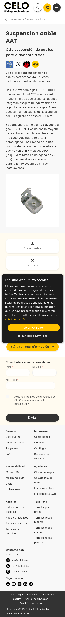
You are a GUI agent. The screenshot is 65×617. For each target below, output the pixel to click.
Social (9, 483)
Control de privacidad (36, 599)
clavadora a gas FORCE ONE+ (35, 90)
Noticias (39, 442)
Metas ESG (12, 472)
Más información (15, 319)
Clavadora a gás (44, 472)
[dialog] (32, 308)
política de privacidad (39, 396)
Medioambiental (15, 478)
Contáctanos (42, 436)
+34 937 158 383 (21, 566)
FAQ (8, 454)
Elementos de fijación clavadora (27, 19)
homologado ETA (17, 142)
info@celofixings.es (22, 560)
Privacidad (32, 594)
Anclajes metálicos (17, 517)
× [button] (57, 278)
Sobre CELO (13, 436)
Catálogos (40, 448)
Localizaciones (15, 442)
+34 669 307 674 (21, 571)
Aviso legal (17, 594)
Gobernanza (13, 489)
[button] (32, 336)
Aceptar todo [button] (33, 327)
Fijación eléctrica (44, 488)
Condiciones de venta (31, 603)
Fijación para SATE (45, 493)
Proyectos (12, 448)
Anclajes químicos (16, 523)
